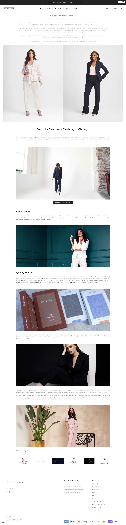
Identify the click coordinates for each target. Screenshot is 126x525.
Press (94, 492)
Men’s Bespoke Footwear (72, 492)
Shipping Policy (97, 501)
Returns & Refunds (98, 504)
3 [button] (63, 264)
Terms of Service (97, 510)
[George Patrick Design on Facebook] (7, 492)
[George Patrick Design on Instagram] (9, 492)
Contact (94, 498)
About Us (95, 484)
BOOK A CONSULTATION (63, 202)
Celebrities (95, 487)
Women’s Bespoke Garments (73, 489)
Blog (93, 495)
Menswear (67, 484)
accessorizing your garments (78, 282)
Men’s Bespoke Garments (72, 487)
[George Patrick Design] (9, 8)
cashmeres (104, 278)
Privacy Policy (96, 507)
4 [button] (65, 264)
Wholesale (95, 489)
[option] (63, 83)
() (116, 8)
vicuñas (18, 280)
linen (22, 280)
